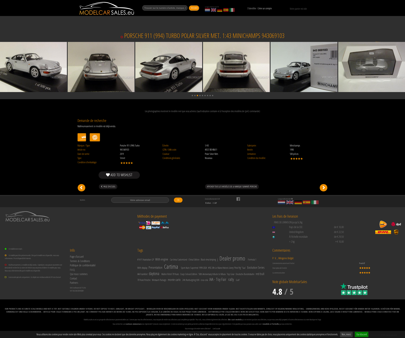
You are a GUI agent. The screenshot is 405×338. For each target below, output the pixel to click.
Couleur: (166, 154)
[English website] (213, 10)
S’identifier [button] (251, 8)
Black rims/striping (208, 259)
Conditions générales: (171, 158)
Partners (74, 282)
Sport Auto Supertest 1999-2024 (194, 268)
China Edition (193, 259)
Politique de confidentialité (83, 265)
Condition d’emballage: (87, 162)
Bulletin (82, 199)
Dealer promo (232, 258)
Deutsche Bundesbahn (245, 274)
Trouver (194, 7)
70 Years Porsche (144, 280)
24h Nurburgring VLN (190, 280)
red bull (260, 274)
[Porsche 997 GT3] (81, 188)
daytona (154, 273)
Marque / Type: (84, 145)
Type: (80, 158)
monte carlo (174, 279)
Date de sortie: (84, 154)
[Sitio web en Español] (225, 10)
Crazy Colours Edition (188, 274)
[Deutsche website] (219, 10)
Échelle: (165, 145)
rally (231, 279)
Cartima (171, 266)
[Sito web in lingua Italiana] (232, 10)
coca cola (204, 280)
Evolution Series (256, 267)
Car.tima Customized (178, 259)
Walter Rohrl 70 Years (170, 274)
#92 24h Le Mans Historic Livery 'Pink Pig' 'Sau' (227, 268)
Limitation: (251, 154)
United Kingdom (296, 232)
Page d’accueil (77, 256)
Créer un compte (265, 8)
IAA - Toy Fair (217, 279)
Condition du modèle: (256, 158)
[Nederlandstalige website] (207, 10)
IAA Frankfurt (142, 274)
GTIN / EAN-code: (169, 149)
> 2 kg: (292, 241)
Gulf (237, 280)
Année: (250, 149)
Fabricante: (251, 145)
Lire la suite (216, 328)
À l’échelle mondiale (298, 237)
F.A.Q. (72, 269)
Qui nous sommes (79, 274)
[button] (192, 95)
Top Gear (230, 274)
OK (178, 200)
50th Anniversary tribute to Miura (212, 274)
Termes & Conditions (80, 261)
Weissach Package (159, 280)
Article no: (82, 149)
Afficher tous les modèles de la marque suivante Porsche (232, 186)
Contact (73, 278)
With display (142, 268)
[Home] (107, 8)
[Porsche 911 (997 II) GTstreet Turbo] (323, 188)
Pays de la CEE (295, 227)
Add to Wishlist (121, 174)
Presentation (155, 267)
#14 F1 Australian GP (145, 259)
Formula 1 (252, 259)
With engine (161, 259)
